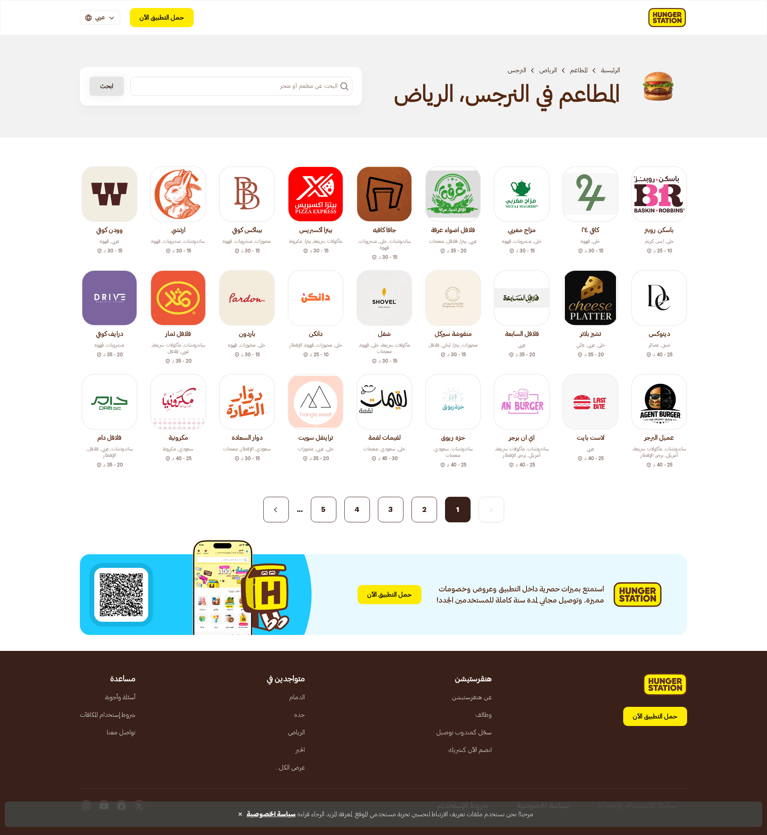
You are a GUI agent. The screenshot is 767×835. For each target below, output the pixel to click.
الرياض (548, 70)
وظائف (483, 715)
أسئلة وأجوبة (120, 697)
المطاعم (579, 70)
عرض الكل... (290, 767)
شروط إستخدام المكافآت (107, 715)
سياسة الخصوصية (271, 814)
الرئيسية (610, 70)
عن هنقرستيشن (472, 697)
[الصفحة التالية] (276, 509)
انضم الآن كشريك (470, 750)
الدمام (297, 697)
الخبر (300, 750)
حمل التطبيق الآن (161, 17)
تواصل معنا (121, 732)
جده (299, 715)
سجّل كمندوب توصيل (464, 732)
